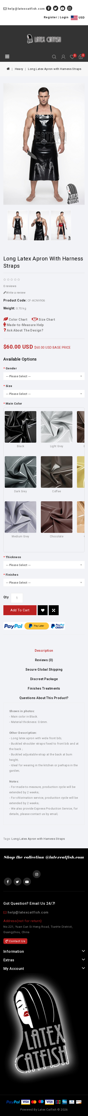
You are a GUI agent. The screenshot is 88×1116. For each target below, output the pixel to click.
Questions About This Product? (44, 698)
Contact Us (16, 941)
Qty (6, 597)
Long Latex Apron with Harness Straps (54, 69)
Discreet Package (44, 679)
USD (81, 17)
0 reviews (9, 286)
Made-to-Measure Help (25, 325)
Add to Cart (20, 610)
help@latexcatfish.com (26, 8)
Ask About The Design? (24, 330)
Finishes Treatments (44, 688)
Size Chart (46, 319)
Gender (11, 368)
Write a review (15, 292)
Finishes (12, 574)
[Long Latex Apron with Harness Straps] (44, 144)
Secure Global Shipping (44, 669)
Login (64, 17)
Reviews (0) (44, 660)
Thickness (13, 557)
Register (50, 17)
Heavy (19, 69)
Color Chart (17, 319)
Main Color (14, 403)
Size (9, 386)
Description (44, 650)
